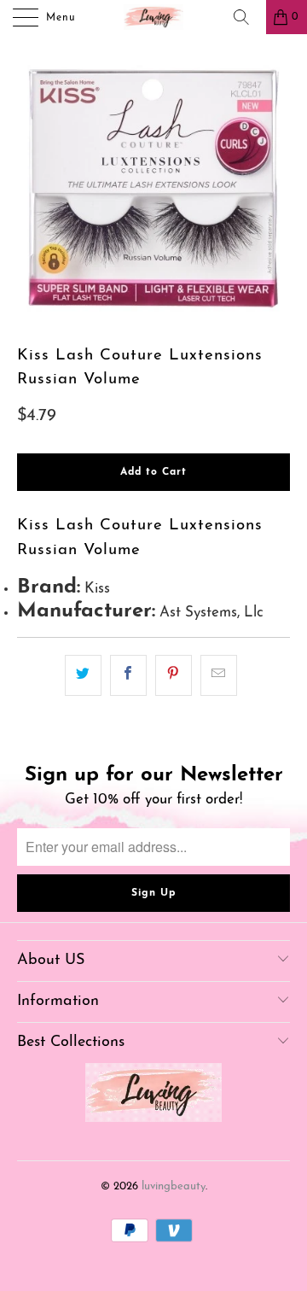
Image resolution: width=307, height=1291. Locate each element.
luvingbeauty (174, 1186)
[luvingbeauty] (153, 17)
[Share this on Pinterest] (173, 675)
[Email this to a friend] (218, 675)
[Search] (247, 17)
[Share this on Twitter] (83, 675)
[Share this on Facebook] (128, 675)
